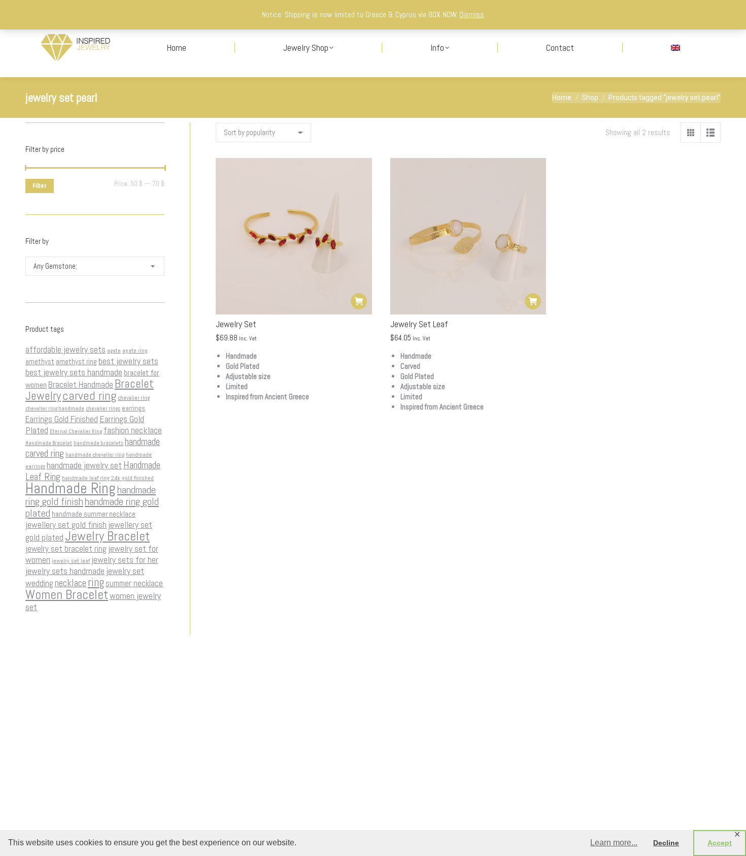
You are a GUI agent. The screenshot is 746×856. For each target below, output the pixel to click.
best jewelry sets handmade (73, 372)
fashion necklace (133, 430)
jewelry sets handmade (65, 571)
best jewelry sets (128, 361)
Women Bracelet (66, 594)
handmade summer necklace (93, 514)
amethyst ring (76, 361)
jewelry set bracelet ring (66, 548)
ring (96, 582)
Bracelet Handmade (80, 384)
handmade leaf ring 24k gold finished (108, 478)
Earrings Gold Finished (61, 419)
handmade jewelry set (84, 465)
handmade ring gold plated (92, 507)
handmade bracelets (98, 443)
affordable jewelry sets (65, 349)
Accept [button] (719, 843)
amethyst (39, 361)
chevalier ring (134, 398)
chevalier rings (103, 408)
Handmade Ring (70, 488)
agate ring (135, 350)
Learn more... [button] (613, 842)
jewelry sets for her (124, 559)
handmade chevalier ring (94, 455)
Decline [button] (666, 843)
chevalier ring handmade (54, 408)
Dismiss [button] (471, 14)
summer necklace (134, 583)
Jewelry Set (236, 324)
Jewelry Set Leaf (419, 324)
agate (114, 350)
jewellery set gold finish (66, 524)
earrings (133, 408)
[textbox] (55, 266)
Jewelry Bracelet (107, 536)
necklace (70, 583)
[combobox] (94, 266)
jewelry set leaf (71, 561)
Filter (39, 185)
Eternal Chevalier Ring (76, 431)
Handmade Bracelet (48, 443)
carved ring (89, 395)
